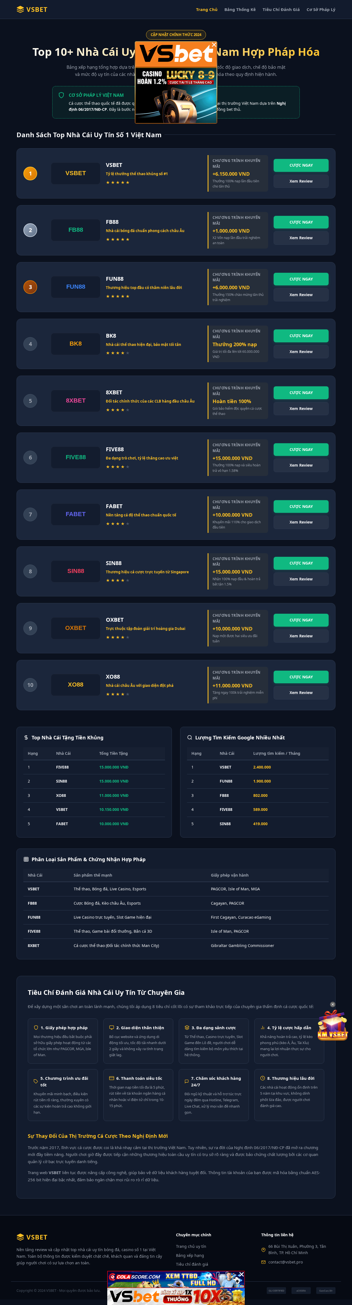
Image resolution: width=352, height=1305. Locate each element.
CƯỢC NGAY (301, 165)
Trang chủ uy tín (191, 1246)
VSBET (37, 9)
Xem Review (301, 181)
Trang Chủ (207, 9)
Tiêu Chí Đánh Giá (281, 9)
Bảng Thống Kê (240, 9)
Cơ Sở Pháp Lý (321, 9)
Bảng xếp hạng (190, 1255)
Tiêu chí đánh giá (192, 1264)
